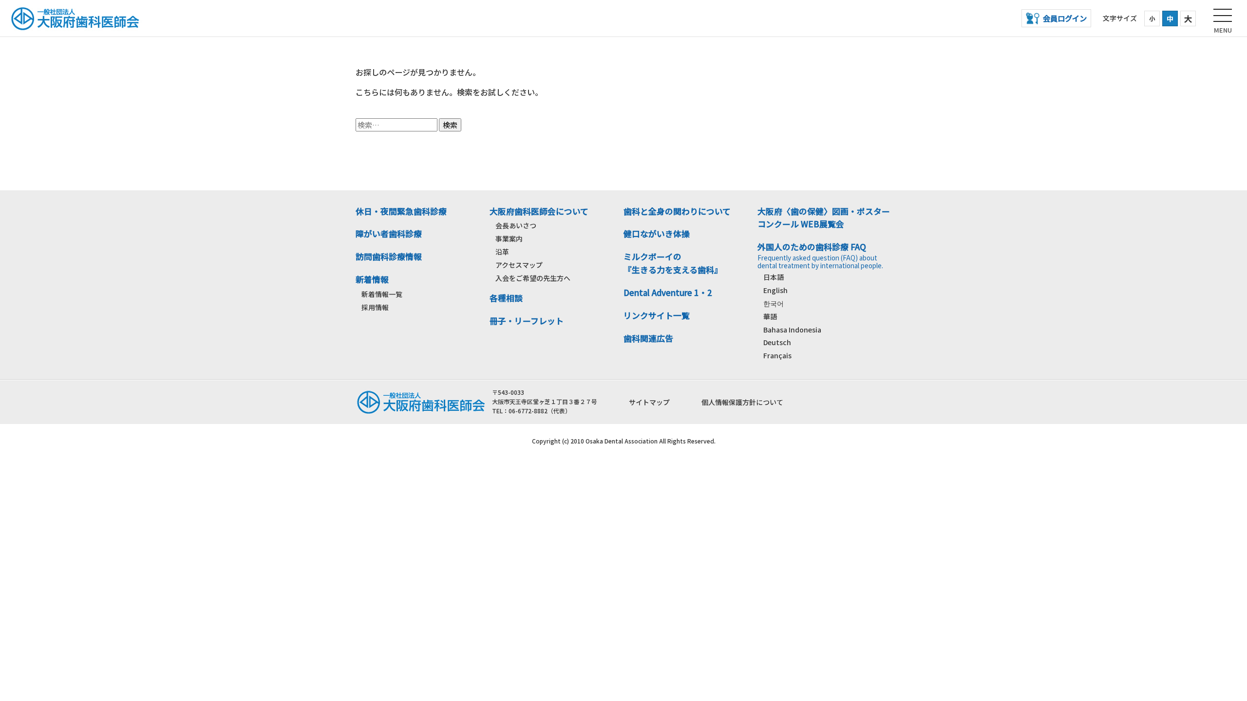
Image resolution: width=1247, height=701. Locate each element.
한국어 (773, 303)
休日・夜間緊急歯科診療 (401, 211)
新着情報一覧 (381, 294)
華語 (770, 316)
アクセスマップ (519, 265)
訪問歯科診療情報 (389, 256)
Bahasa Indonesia (792, 329)
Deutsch (777, 342)
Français (777, 355)
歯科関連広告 (648, 338)
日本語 (773, 277)
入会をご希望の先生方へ (532, 278)
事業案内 (509, 238)
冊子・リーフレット (527, 321)
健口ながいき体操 (657, 234)
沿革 (502, 252)
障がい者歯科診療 (389, 234)
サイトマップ (649, 402)
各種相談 (506, 298)
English (775, 290)
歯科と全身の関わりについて (677, 211)
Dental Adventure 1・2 (668, 292)
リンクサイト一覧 (657, 315)
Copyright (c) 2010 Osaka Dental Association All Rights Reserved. (624, 441)
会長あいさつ (515, 225)
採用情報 (375, 307)
